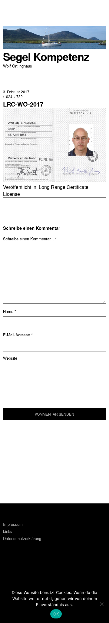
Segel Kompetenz (46, 56)
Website (10, 358)
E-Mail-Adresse (18, 335)
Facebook (10, 568)
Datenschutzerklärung (22, 538)
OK (56, 613)
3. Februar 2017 (16, 91)
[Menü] (10, 7)
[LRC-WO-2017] (54, 179)
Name (9, 311)
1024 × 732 (13, 96)
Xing (43, 568)
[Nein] (101, 604)
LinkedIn (27, 568)
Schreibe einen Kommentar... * (30, 239)
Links (7, 531)
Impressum (13, 524)
